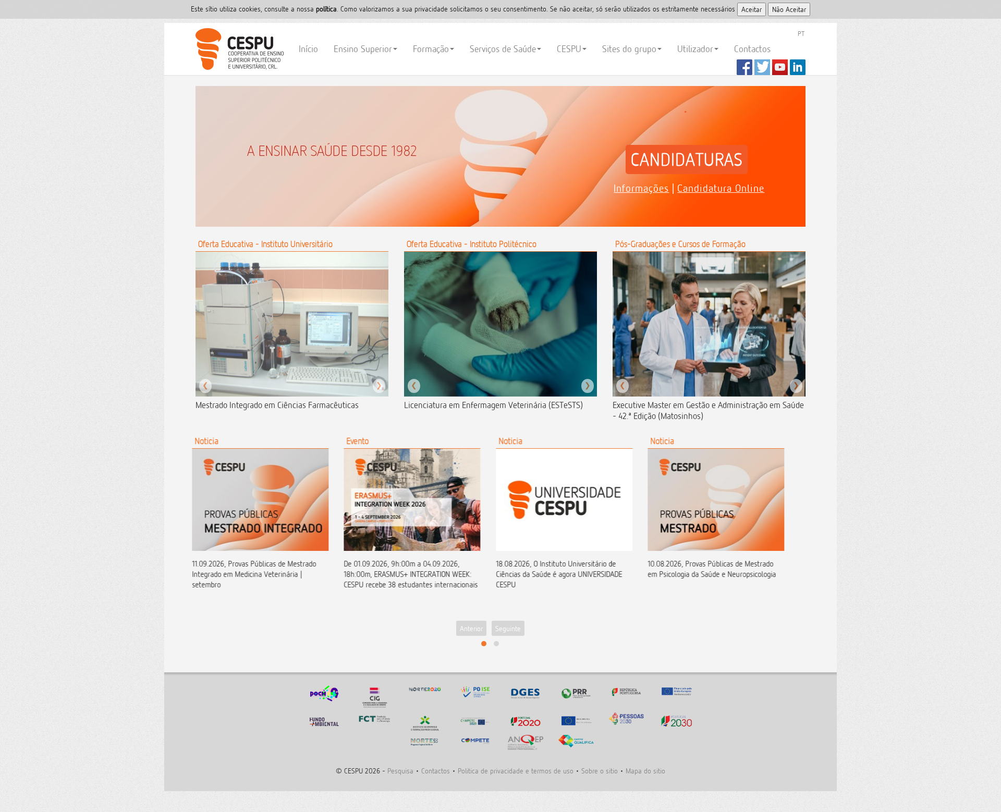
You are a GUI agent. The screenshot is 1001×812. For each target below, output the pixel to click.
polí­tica (326, 8)
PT (801, 33)
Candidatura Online (720, 188)
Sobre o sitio (599, 770)
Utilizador (695, 48)
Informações (641, 188)
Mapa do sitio (645, 770)
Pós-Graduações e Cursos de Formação (680, 244)
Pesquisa (400, 770)
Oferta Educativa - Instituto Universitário (265, 244)
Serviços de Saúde (503, 48)
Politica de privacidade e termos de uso (515, 770)
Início (308, 48)
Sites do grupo (629, 48)
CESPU (238, 49)
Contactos (752, 48)
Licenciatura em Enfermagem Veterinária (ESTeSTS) (493, 405)
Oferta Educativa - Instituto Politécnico (471, 244)
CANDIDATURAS (686, 159)
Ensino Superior (363, 48)
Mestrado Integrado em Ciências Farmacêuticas (277, 405)
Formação (431, 48)
